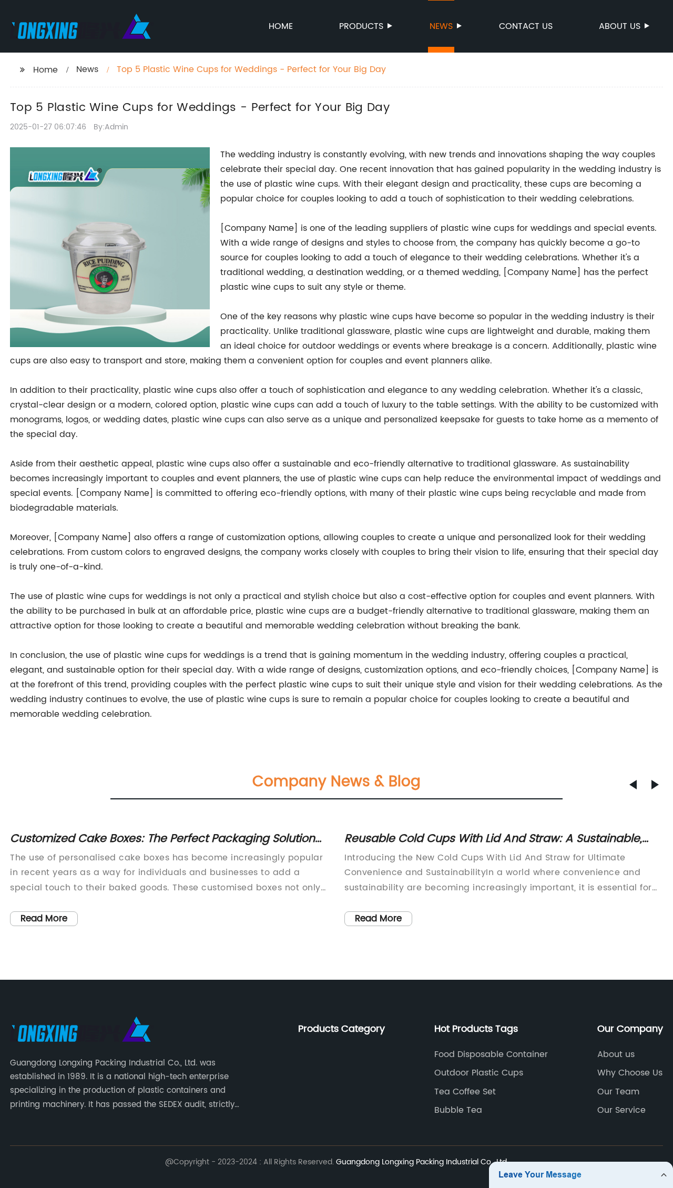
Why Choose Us (629, 1073)
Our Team (618, 1092)
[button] (633, 784)
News (441, 26)
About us (619, 26)
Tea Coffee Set (465, 1091)
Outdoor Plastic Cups (478, 1073)
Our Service (621, 1110)
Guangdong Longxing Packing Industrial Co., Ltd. (422, 1162)
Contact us (526, 26)
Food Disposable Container (491, 1054)
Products (361, 26)
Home (281, 26)
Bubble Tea (458, 1110)
